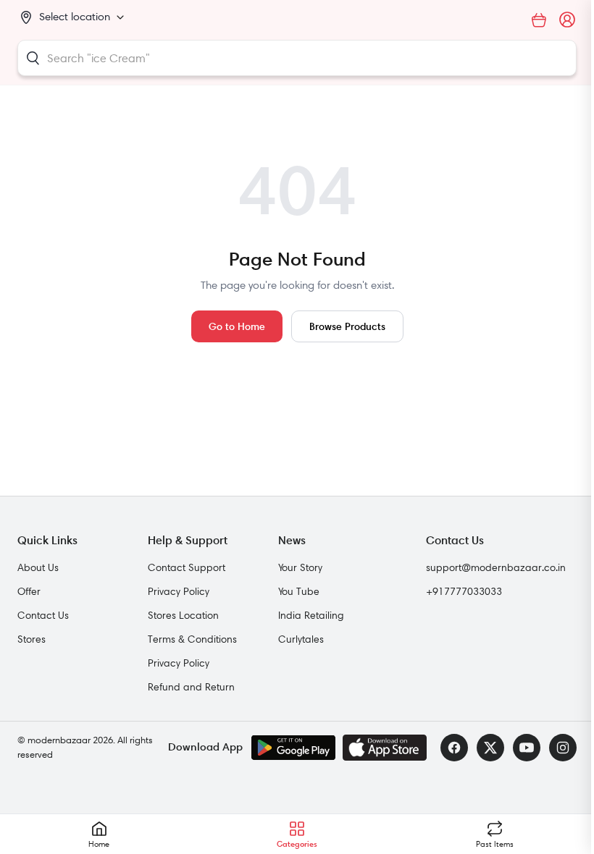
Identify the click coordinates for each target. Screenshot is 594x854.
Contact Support (186, 567)
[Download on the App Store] (385, 747)
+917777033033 (464, 591)
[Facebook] (454, 747)
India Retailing (311, 615)
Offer (29, 591)
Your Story (300, 567)
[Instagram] (563, 747)
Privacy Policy (178, 591)
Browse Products (347, 326)
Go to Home (237, 326)
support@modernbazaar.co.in (496, 567)
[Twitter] (490, 747)
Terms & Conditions (192, 639)
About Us (38, 567)
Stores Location (183, 615)
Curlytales (301, 639)
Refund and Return (191, 686)
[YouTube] (526, 747)
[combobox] (297, 58)
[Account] (568, 20)
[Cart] (539, 20)
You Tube (298, 591)
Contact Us (43, 615)
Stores (31, 639)
